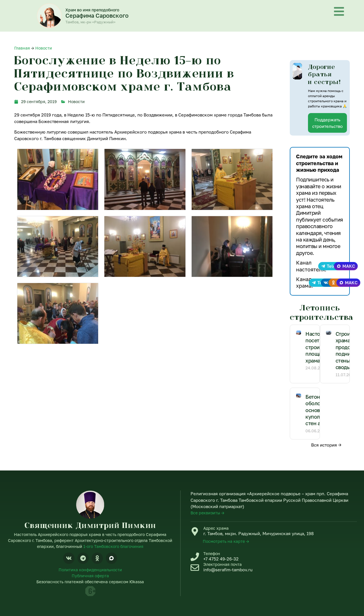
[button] (297, 71)
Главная (22, 48)
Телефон (211, 553)
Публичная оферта (90, 575)
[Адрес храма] (195, 531)
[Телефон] (195, 556)
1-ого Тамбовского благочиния (113, 546)
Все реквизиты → (207, 512)
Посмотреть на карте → (226, 541)
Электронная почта (222, 564)
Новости (43, 48)
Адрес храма (216, 528)
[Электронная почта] (195, 567)
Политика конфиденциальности (90, 569)
